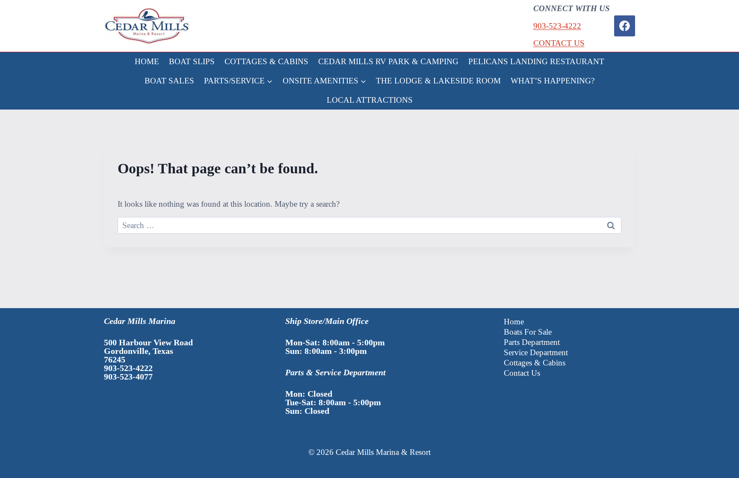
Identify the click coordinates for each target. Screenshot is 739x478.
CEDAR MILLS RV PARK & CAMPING (388, 61)
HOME (147, 61)
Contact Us (522, 372)
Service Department (536, 352)
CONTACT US (559, 43)
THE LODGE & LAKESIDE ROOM (438, 80)
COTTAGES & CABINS (266, 61)
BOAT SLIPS (192, 61)
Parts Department (532, 342)
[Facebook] (624, 25)
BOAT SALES (169, 80)
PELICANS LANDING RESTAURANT (536, 61)
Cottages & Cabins (534, 362)
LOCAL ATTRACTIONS (370, 99)
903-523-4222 (557, 25)
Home (514, 321)
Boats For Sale (528, 331)
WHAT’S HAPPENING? (552, 80)
